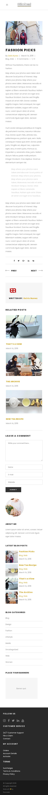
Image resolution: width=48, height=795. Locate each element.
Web (12, 59)
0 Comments (23, 59)
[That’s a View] (24, 326)
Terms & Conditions (11, 771)
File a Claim (8, 735)
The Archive (13, 381)
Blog (7, 59)
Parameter (6, 792)
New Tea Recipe (15, 419)
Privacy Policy (9, 774)
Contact (6, 738)
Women (9, 662)
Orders (6, 750)
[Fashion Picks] (13, 290)
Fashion (9, 630)
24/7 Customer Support (13, 733)
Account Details (10, 753)
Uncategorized (12, 649)
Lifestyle (9, 637)
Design (8, 624)
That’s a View (14, 344)
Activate (6, 756)
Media (8, 643)
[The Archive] (24, 364)
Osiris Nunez (13, 55)
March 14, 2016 (27, 55)
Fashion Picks (27, 551)
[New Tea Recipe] (24, 401)
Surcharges (8, 768)
